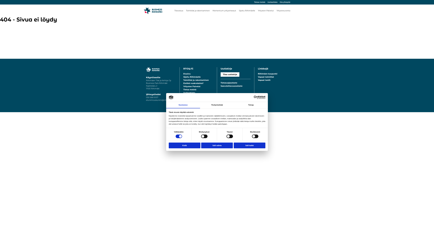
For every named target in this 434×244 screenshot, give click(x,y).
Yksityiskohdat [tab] (217, 105)
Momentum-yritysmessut (224, 11)
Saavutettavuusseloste (231, 86)
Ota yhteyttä (285, 2)
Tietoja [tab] (251, 105)
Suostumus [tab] (183, 105)
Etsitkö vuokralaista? (193, 83)
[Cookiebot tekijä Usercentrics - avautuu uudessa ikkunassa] (255, 97)
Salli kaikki (249, 145)
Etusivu (187, 74)
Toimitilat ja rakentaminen (198, 11)
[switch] (204, 136)
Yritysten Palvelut (266, 11)
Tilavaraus (178, 11)
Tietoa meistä (259, 2)
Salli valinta (217, 145)
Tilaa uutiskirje (230, 74)
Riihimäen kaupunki (267, 74)
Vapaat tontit (264, 80)
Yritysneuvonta (283, 11)
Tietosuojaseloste (229, 83)
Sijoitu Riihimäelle (247, 11)
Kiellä (184, 145)
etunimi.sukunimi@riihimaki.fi (159, 100)
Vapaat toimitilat (266, 77)
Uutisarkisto (272, 2)
